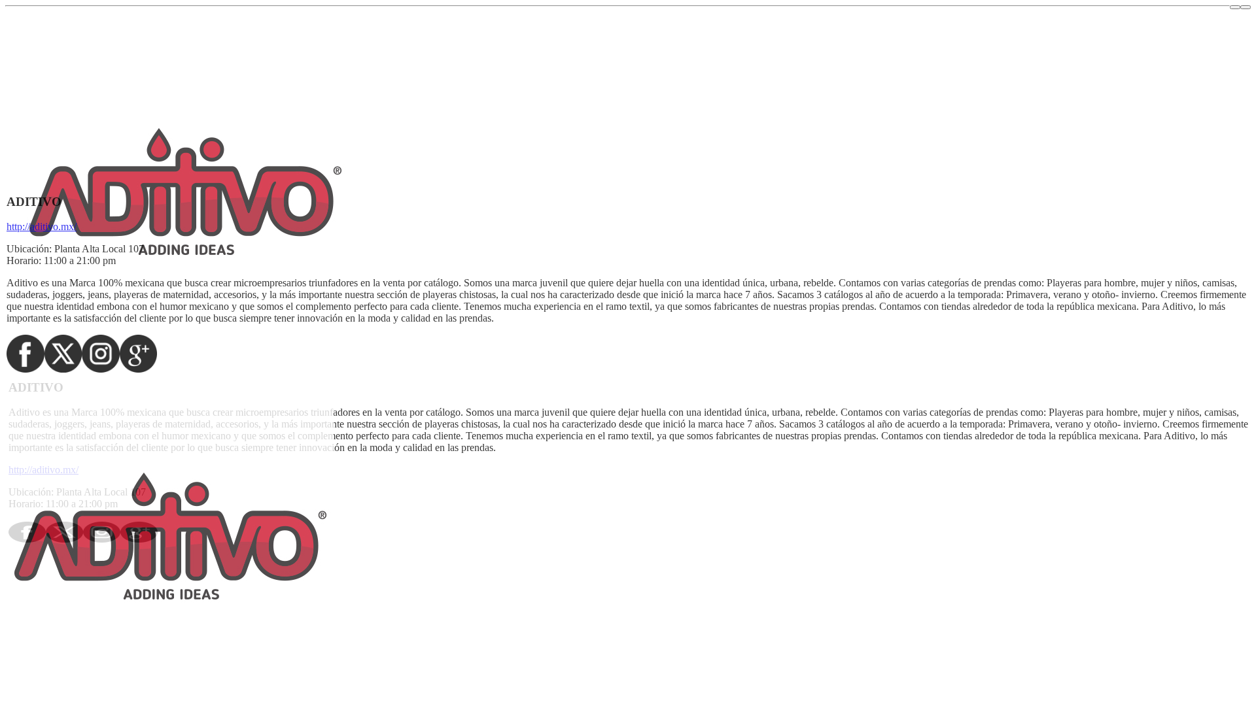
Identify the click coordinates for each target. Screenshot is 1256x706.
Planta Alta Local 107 (99, 248)
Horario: (24, 260)
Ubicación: (29, 248)
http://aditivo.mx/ (42, 226)
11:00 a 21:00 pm (80, 260)
